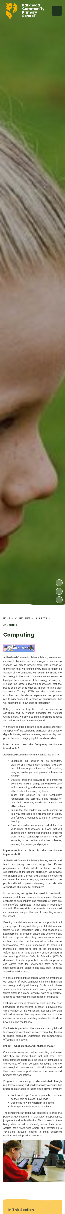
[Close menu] (57, 11)
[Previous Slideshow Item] (59, 591)
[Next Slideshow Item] (59, 582)
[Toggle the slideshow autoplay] (59, 599)
